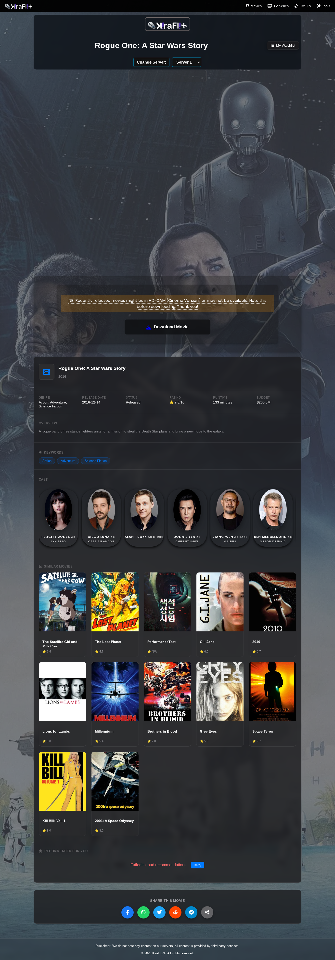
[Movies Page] (167, 24)
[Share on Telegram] (191, 912)
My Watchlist (285, 45)
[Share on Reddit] (175, 912)
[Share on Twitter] (159, 912)
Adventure (68, 461)
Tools (326, 6)
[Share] (207, 912)
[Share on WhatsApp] (143, 912)
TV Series (281, 6)
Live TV (305, 6)
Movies (256, 6)
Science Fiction (96, 461)
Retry (197, 865)
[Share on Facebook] (127, 912)
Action (47, 461)
